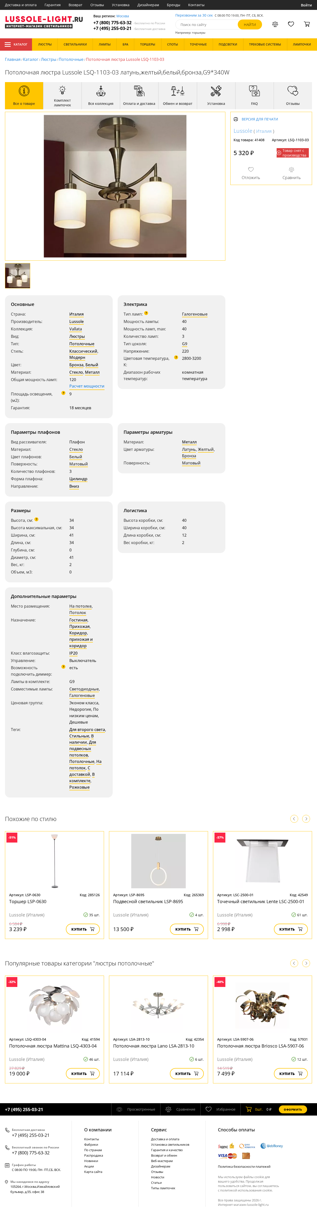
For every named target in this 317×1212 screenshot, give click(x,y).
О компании (98, 1130)
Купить (79, 929)
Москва (122, 16)
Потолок (77, 612)
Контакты (196, 4)
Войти (306, 5)
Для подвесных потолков (82, 748)
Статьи (156, 1182)
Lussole (76, 321)
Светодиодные (84, 689)
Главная (13, 59)
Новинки (91, 1161)
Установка (121, 4)
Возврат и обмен (164, 1155)
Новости (157, 1177)
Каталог (20, 44)
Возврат (75, 4)
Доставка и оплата (21, 4)
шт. (259, 1109)
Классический (83, 351)
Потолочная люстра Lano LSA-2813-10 (153, 1046)
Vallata (75, 329)
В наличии (81, 739)
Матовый (78, 464)
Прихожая (79, 626)
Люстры (48, 59)
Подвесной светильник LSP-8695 (148, 901)
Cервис (159, 1130)
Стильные (79, 736)
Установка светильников (170, 1144)
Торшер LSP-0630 (27, 901)
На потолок (85, 765)
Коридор (78, 633)
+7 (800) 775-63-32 (129, 22)
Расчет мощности (87, 386)
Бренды (173, 4)
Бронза (76, 364)
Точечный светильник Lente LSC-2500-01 (260, 901)
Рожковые (79, 787)
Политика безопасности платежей (244, 1166)
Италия (76, 314)
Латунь (189, 449)
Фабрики (91, 1144)
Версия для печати (260, 119)
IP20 (73, 653)
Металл (92, 372)
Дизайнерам (148, 4)
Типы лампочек (163, 1188)
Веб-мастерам (162, 1161)
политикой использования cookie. (246, 1190)
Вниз (74, 486)
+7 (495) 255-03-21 (129, 28)
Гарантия (53, 4)
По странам (93, 1150)
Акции (89, 1166)
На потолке (80, 606)
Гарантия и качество (167, 1150)
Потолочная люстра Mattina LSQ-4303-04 (53, 1046)
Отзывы (97, 4)
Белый (91, 364)
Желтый (206, 449)
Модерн (77, 357)
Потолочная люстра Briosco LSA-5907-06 (260, 1046)
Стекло (76, 372)
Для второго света (87, 729)
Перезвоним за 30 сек (194, 15)
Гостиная (78, 620)
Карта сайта (93, 1171)
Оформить (293, 1109)
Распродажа (93, 1155)
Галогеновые (195, 314)
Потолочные (71, 59)
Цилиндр (78, 478)
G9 (184, 343)
